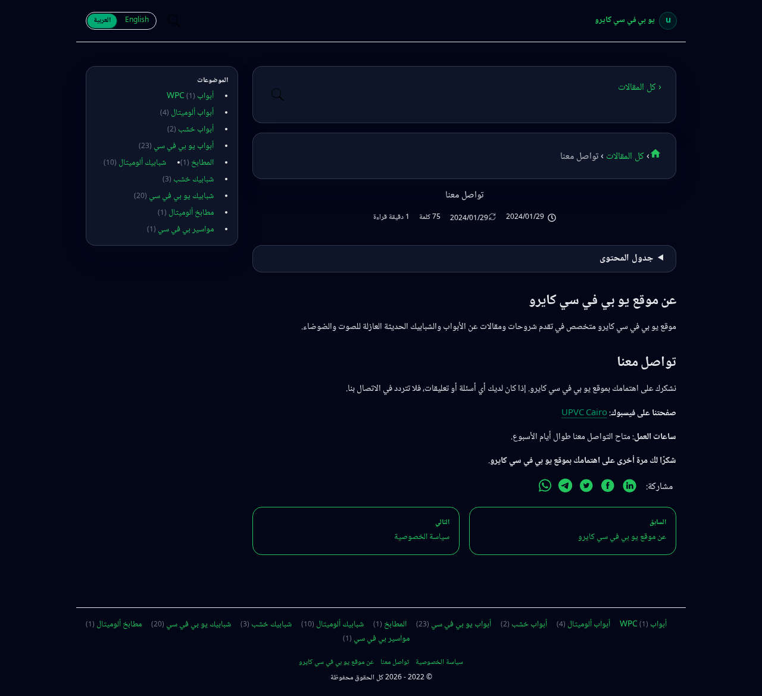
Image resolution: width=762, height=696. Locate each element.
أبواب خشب (190, 130)
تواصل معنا (394, 662)
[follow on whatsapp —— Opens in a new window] (545, 488)
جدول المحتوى (626, 259)
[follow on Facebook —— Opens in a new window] (607, 488)
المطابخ (197, 163)
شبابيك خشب (188, 180)
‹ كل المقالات (639, 88)
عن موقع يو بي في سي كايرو (336, 662)
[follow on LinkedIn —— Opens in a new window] (629, 488)
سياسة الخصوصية (439, 662)
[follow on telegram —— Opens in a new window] (565, 488)
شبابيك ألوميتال (135, 163)
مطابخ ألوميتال (186, 213)
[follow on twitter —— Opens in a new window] (586, 488)
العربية (102, 20)
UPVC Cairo (584, 413)
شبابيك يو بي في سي (174, 196)
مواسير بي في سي (180, 229)
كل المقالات (624, 157)
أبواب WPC (190, 96)
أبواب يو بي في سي (176, 146)
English (137, 20)
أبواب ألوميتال (187, 113)
